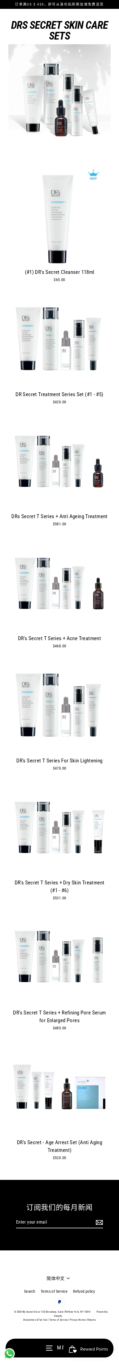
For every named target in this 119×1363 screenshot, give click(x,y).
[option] (59, 339)
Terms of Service (54, 1291)
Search (29, 1291)
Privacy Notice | (78, 1319)
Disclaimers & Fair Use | (36, 1319)
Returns (91, 1319)
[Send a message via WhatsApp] (9, 1353)
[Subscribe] (98, 1222)
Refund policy (84, 1291)
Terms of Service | (59, 1319)
